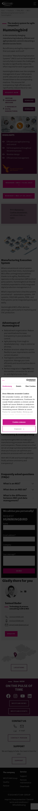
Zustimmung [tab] (7, 386)
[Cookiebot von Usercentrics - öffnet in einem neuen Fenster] (27, 380)
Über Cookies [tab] (30, 386)
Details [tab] (18, 386)
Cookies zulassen (19, 422)
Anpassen (18, 429)
